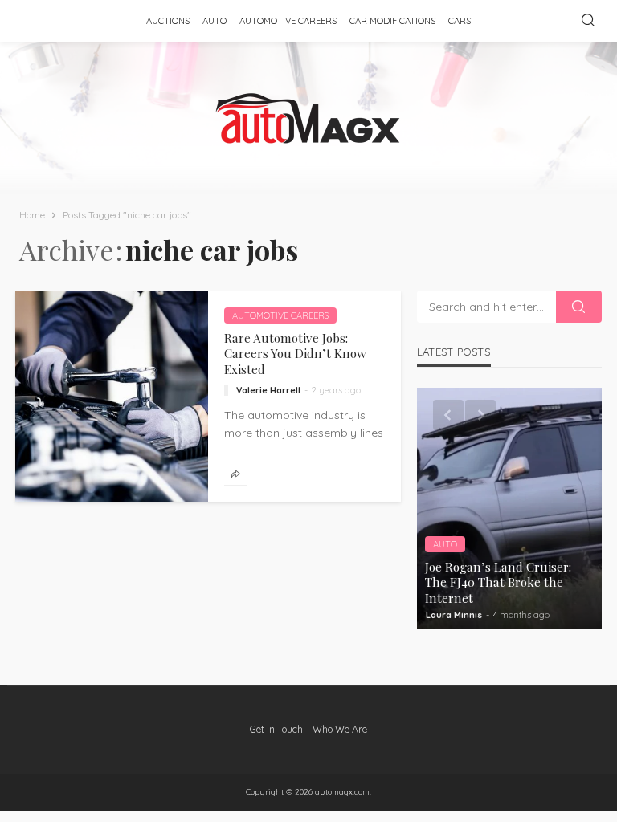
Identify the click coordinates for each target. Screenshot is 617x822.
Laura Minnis (454, 615)
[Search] (588, 21)
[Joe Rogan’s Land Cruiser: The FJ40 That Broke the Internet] (509, 508)
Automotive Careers (288, 20)
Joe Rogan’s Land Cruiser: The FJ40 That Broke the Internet (498, 582)
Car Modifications (392, 20)
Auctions (168, 20)
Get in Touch (276, 729)
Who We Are (340, 729)
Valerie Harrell (268, 390)
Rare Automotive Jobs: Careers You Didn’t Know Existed (295, 353)
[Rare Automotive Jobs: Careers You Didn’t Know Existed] (111, 396)
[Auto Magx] (308, 118)
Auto (214, 20)
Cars (459, 20)
